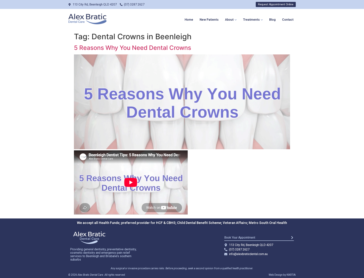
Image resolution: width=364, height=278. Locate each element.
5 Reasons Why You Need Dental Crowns (132, 47)
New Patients (209, 19)
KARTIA (291, 274)
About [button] (229, 19)
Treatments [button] (251, 19)
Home (189, 19)
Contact (287, 19)
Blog (272, 19)
